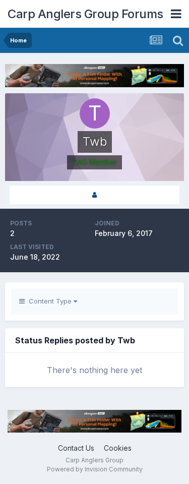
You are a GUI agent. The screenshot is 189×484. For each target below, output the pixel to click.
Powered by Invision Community (95, 469)
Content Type (49, 301)
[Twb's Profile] (94, 195)
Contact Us (76, 448)
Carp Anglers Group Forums (85, 14)
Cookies (118, 448)
